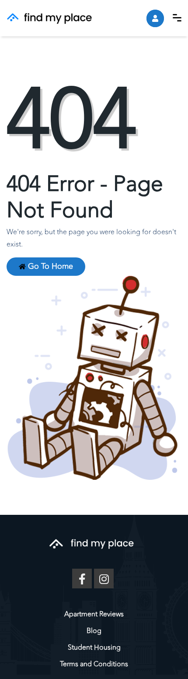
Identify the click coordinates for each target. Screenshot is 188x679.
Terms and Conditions (94, 664)
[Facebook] (82, 578)
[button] (177, 17)
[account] (155, 18)
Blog (94, 631)
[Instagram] (104, 578)
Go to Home (49, 266)
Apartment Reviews (94, 614)
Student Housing (94, 647)
